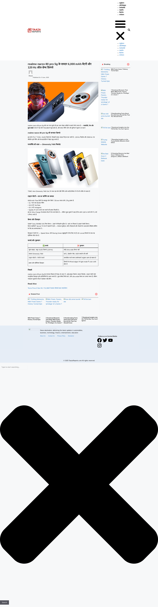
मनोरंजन (121, 15)
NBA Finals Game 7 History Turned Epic (34, 318)
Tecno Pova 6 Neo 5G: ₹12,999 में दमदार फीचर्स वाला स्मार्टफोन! (47, 288)
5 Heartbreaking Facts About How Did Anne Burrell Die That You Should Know (71, 320)
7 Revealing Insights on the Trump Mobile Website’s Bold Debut (120, 141)
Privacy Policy (61, 336)
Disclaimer (71, 336)
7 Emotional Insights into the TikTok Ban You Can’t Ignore (90, 319)
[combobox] (13, 367)
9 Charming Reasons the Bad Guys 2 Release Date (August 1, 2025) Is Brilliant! (120, 155)
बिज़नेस (121, 12)
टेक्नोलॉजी (122, 8)
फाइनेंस (121, 10)
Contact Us (51, 336)
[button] (120, 30)
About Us (42, 336)
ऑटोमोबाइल (122, 5)
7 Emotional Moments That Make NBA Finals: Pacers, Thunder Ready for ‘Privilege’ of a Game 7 (54, 320)
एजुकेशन (121, 3)
